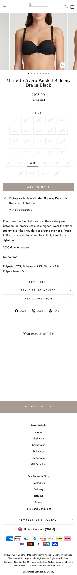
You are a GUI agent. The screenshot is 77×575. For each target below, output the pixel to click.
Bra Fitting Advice (38, 290)
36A (14, 152)
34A (62, 130)
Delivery (38, 489)
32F (50, 130)
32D (27, 130)
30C (14, 120)
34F (62, 141)
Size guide (38, 282)
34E (50, 141)
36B (26, 152)
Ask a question (39, 298)
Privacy (39, 502)
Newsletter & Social (38, 519)
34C (26, 141)
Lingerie (38, 432)
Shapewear (38, 445)
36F (8, 163)
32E (38, 130)
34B (14, 141)
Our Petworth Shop (39, 476)
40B (32, 173)
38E (68, 163)
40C (44, 173)
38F (20, 173)
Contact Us (38, 483)
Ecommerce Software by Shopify (38, 571)
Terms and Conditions (38, 509)
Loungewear (38, 458)
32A (50, 120)
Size (38, 112)
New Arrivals (38, 425)
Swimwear (38, 451)
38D (56, 163)
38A (20, 163)
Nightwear (39, 438)
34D (39, 141)
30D (27, 120)
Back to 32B (41, 406)
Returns (38, 496)
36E (62, 152)
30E (38, 120)
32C (15, 130)
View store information (20, 209)
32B (62, 120)
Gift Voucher (38, 464)
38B (32, 163)
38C (44, 163)
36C (38, 152)
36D (50, 152)
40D (56, 173)
